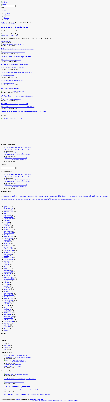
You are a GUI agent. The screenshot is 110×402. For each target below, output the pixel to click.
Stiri (14, 24)
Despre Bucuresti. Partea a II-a (12, 80)
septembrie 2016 (9, 250)
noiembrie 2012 (8, 275)
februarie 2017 (8, 245)
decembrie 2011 (9, 295)
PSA (42, 199)
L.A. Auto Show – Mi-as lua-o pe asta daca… (17, 57)
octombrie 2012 (8, 277)
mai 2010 (6, 328)
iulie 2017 (7, 242)
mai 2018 (6, 224)
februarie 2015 (8, 252)
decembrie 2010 (9, 316)
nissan (27, 199)
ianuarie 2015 (8, 254)
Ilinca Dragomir (100, 196)
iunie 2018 (7, 222)
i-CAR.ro (17, 399)
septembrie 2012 (9, 279)
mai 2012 (6, 286)
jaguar (2, 199)
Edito (56, 196)
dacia (33, 196)
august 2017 (7, 240)
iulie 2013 (7, 263)
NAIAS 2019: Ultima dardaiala (14, 27)
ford (70, 196)
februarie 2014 (8, 258)
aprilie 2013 (7, 268)
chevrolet (25, 196)
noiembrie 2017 (8, 235)
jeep (5, 199)
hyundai (88, 196)
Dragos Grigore (47, 196)
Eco (53, 196)
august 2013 (7, 261)
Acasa (2, 22)
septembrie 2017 (9, 238)
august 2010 (7, 323)
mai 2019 (6, 213)
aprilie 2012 (7, 288)
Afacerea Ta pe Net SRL (36, 399)
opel (30, 199)
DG (36, 196)
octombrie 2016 (8, 249)
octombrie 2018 (8, 217)
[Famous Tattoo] (16, 118)
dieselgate (40, 196)
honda (84, 196)
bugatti (21, 196)
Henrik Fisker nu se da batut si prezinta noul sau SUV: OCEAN (23, 112)
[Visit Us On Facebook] (50, 400)
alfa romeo (3, 196)
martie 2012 (7, 289)
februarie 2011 (8, 312)
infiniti (106, 196)
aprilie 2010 (7, 330)
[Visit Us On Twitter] (38, 400)
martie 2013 (7, 270)
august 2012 (7, 281)
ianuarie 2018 (8, 231)
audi (13, 196)
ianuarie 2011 (8, 314)
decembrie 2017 (9, 233)
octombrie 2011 (8, 298)
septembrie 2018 (9, 219)
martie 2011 (7, 311)
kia (7, 199)
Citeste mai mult (6, 41)
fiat (68, 196)
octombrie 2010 (8, 320)
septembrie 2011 (9, 300)
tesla (53, 199)
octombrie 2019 (8, 211)
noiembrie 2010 (8, 318)
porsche (38, 199)
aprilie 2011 (7, 309)
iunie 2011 (7, 305)
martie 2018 (7, 227)
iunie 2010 (7, 327)
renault (45, 199)
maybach (10, 199)
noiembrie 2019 (8, 210)
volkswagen (68, 199)
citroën (30, 196)
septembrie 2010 (9, 321)
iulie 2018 (7, 220)
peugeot (33, 199)
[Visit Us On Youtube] (62, 400)
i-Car (92, 195)
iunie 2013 (7, 265)
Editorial (61, 196)
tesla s (56, 199)
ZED (77, 199)
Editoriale (4, 24)
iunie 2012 (7, 284)
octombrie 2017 (8, 236)
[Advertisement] (55, 130)
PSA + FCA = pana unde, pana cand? (14, 64)
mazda (13, 199)
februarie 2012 (8, 291)
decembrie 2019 (9, 208)
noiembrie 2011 (8, 297)
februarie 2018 (8, 229)
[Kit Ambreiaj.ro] (6, 118)
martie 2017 (7, 243)
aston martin (9, 196)
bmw (17, 196)
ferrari (65, 196)
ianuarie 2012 (8, 293)
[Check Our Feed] (73, 400)
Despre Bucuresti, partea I (10, 88)
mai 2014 (6, 256)
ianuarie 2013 (8, 273)
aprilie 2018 (7, 226)
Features (10, 24)
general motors (78, 196)
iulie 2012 (7, 282)
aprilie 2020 (7, 206)
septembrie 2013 (9, 259)
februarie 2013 (8, 272)
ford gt (73, 196)
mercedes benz (19, 199)
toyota (63, 199)
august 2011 (7, 302)
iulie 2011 (7, 304)
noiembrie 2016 (8, 247)
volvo (74, 199)
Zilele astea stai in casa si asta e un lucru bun (17, 49)
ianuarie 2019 (8, 215)
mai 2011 (6, 307)
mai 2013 (6, 266)
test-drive (60, 199)
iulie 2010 (7, 325)
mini (24, 199)
